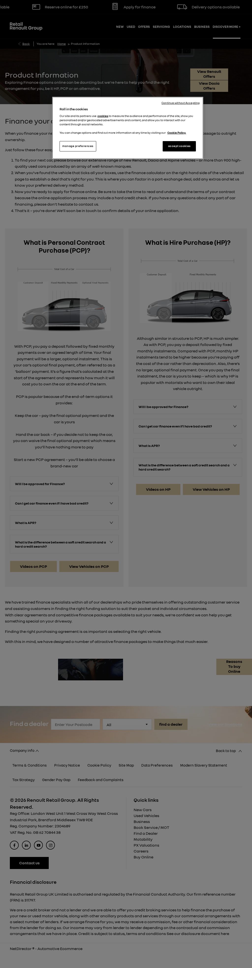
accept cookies (179, 146)
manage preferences (78, 146)
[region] (127, 128)
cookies (102, 116)
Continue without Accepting (180, 103)
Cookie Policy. (176, 132)
